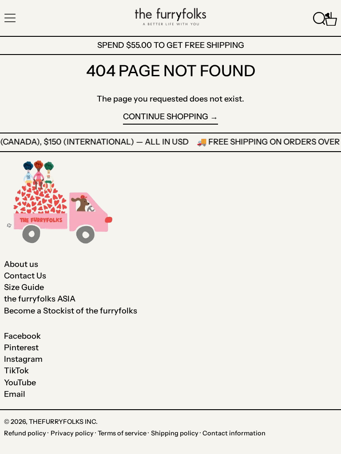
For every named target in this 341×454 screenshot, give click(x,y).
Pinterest (21, 347)
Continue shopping (165, 116)
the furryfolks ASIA (39, 299)
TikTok (16, 371)
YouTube (20, 382)
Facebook (22, 336)
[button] (319, 18)
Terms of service (122, 433)
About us (21, 264)
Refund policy (25, 433)
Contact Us (25, 276)
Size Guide (24, 287)
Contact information (234, 433)
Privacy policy (72, 433)
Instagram (23, 359)
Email (14, 394)
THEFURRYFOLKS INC (62, 422)
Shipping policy (174, 433)
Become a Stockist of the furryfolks (70, 311)
